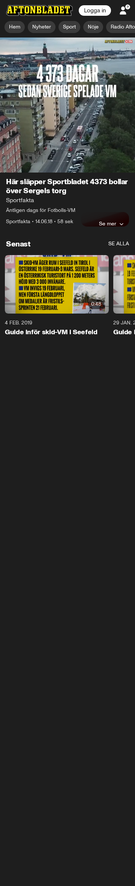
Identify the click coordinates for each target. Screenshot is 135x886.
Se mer (107, 165)
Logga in (95, 10)
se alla (118, 185)
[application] (67, 76)
